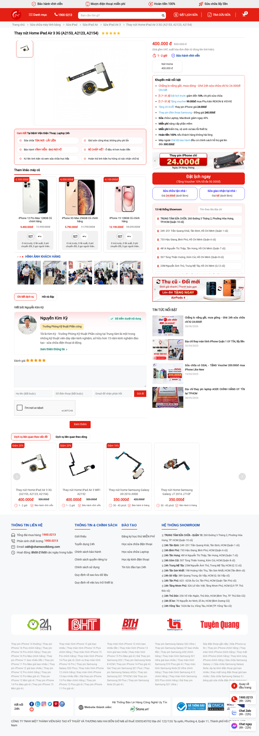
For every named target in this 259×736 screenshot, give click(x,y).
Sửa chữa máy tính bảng (45, 24)
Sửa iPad (71, 24)
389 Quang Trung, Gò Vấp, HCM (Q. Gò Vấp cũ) (197, 575)
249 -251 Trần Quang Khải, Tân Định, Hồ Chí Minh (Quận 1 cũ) (194, 230)
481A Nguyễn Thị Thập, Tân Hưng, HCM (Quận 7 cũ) (201, 555)
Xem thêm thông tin (52, 349)
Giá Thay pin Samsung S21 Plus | (125, 668)
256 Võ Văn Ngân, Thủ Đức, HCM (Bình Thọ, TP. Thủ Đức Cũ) (204, 595)
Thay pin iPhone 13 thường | (27, 644)
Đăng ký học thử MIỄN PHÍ (138, 536)
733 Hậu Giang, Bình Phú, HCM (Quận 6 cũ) (196, 550)
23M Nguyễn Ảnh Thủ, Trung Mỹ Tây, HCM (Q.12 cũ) (203, 565)
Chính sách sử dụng (87, 567)
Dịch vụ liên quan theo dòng (71, 436)
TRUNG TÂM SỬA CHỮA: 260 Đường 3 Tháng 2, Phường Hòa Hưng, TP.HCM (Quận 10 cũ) (197, 220)
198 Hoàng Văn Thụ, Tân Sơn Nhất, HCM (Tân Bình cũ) (204, 570)
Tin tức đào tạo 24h (134, 567)
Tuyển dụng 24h (85, 544)
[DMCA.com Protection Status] (215, 706)
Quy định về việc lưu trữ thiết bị (94, 582)
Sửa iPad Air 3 (112, 24)
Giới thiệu (80, 536)
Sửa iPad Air (90, 24)
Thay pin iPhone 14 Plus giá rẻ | (133, 664)
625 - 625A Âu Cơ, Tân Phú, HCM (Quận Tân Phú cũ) (200, 580)
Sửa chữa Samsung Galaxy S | (227, 676)
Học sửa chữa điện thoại (137, 544)
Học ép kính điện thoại (135, 559)
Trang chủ (18, 24)
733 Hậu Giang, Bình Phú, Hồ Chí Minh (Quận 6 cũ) (188, 239)
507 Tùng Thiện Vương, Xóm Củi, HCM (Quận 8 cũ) (199, 560)
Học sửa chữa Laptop (135, 551)
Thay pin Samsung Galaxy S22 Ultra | (175, 644)
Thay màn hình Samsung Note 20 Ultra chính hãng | (175, 668)
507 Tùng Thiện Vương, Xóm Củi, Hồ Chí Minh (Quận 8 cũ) (192, 257)
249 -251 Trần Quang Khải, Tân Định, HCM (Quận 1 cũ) (202, 545)
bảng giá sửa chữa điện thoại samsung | (225, 680)
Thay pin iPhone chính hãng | (224, 648)
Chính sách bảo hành (88, 551)
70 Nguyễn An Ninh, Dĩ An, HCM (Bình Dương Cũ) (197, 601)
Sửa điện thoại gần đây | (216, 644)
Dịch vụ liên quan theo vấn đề (31, 436)
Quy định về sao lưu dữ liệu (91, 574)
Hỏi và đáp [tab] (48, 296)
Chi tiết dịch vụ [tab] (25, 296)
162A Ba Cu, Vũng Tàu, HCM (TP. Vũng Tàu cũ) (198, 606)
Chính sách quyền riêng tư (91, 559)
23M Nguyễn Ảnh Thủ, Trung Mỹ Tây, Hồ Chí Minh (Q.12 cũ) (192, 265)
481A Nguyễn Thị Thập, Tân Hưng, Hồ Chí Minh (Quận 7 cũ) (192, 248)
